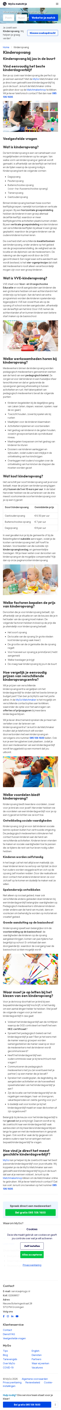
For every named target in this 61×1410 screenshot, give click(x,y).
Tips (5, 1350)
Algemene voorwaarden (35, 1378)
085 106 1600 (37, 737)
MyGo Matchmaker (26, 699)
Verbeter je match (43, 17)
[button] (57, 4)
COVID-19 (8, 1367)
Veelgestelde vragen (14, 1338)
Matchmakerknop (36, 89)
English (35, 1350)
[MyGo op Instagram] (8, 1316)
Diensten (37, 1355)
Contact (7, 1330)
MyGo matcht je (17, 4)
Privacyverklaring (12, 1382)
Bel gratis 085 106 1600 (30, 1212)
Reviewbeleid (32, 1382)
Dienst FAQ (9, 1334)
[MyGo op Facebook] (4, 1316)
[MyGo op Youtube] (17, 1316)
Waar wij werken (40, 1363)
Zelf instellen (32, 1245)
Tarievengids (10, 1359)
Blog (5, 1355)
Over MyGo (9, 1363)
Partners (36, 1359)
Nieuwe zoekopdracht (43, 32)
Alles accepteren (32, 1254)
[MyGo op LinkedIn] (12, 1316)
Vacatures (37, 1367)
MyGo (36, 79)
